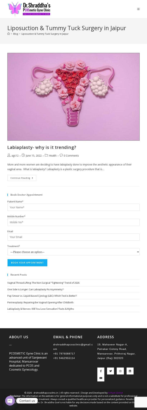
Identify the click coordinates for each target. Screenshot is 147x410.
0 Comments (71, 155)
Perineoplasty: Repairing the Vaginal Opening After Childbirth (40, 302)
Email (10, 231)
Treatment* (13, 246)
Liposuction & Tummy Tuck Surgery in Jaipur (45, 33)
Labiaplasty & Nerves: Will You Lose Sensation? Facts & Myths (40, 308)
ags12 (14, 155)
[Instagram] (120, 371)
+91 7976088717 (64, 353)
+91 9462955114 (64, 358)
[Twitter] (110, 371)
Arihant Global (115, 392)
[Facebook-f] (100, 371)
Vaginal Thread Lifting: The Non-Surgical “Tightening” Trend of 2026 (43, 282)
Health (52, 155)
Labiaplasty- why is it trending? (41, 147)
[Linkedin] (130, 371)
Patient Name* (15, 201)
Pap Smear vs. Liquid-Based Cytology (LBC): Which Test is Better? (42, 295)
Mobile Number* (16, 216)
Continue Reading (23, 177)
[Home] (8, 33)
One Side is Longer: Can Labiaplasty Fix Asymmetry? (35, 289)
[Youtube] (100, 377)
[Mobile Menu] (138, 9)
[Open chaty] (10, 401)
